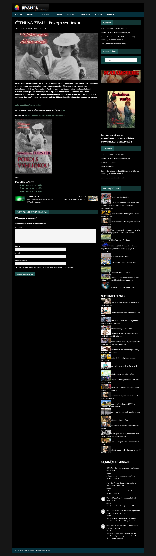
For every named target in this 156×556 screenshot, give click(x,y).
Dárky (62, 110)
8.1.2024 (21, 28)
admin (30, 28)
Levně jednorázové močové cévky (113, 43)
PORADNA (111, 14)
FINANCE (30, 14)
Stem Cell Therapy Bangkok (117, 483)
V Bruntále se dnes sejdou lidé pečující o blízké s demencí (123, 512)
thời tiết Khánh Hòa (114, 468)
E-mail (17, 253)
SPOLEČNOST (44, 14)
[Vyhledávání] (121, 60)
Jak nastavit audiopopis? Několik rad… (123, 469)
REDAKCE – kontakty (108, 163)
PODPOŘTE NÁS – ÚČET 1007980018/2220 (116, 33)
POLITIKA (18, 14)
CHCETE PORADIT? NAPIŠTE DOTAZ (114, 29)
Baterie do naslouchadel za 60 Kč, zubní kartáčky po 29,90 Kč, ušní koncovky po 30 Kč (120, 38)
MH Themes (46, 550)
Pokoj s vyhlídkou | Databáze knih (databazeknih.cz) (45, 115)
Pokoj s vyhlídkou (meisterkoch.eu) (28, 105)
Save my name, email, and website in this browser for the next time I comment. (46, 267)
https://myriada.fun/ (113, 138)
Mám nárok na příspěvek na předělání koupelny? (122, 527)
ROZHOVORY (84, 14)
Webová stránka (21, 260)
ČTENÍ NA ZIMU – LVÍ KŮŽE (31, 185)
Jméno (17, 246)
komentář (19, 227)
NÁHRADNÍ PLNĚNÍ (107, 167)
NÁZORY (98, 14)
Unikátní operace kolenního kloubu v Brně (122, 499)
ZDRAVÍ (58, 14)
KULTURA (70, 14)
